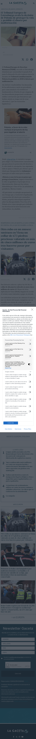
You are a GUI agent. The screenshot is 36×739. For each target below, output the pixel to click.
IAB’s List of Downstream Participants (20, 335)
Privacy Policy (27, 429)
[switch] (29, 344)
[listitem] (18, 340)
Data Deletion (8, 429)
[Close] (32, 310)
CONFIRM (11, 423)
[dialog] (18, 369)
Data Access (18, 429)
